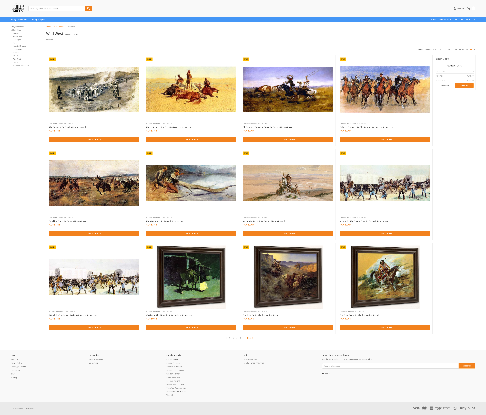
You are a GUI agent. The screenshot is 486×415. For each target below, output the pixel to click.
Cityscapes (17, 39)
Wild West (17, 59)
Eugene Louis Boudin (175, 370)
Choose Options (94, 139)
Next (249, 338)
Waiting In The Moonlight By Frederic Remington (169, 315)
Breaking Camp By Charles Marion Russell (68, 221)
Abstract (16, 33)
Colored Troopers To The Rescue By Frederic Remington (366, 127)
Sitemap (14, 377)
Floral (15, 43)
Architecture (17, 36)
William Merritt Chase (175, 384)
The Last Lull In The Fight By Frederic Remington (169, 127)
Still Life (16, 56)
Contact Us (15, 370)
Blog (12, 374)
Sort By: (420, 49)
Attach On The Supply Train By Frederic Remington (73, 315)
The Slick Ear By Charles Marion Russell (261, 315)
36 (460, 49)
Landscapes (17, 49)
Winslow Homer (172, 374)
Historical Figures (19, 46)
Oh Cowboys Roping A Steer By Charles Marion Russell (268, 127)
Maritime (16, 52)
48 (463, 49)
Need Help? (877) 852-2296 (451, 19)
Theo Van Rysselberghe (176, 388)
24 (456, 49)
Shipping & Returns (18, 366)
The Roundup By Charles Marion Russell (67, 127)
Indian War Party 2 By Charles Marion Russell (264, 221)
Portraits (16, 62)
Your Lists (470, 19)
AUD (433, 19)
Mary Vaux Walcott (174, 366)
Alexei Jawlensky (173, 377)
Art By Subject (38, 19)
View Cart (445, 85)
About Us (14, 359)
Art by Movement (19, 19)
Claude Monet (172, 359)
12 (452, 49)
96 (467, 49)
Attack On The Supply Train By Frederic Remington (364, 221)
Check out (464, 85)
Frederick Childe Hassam (176, 391)
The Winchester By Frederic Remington (164, 221)
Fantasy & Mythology (21, 65)
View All (169, 395)
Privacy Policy (16, 363)
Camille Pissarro (173, 363)
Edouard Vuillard (173, 381)
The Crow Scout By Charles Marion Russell (359, 315)
